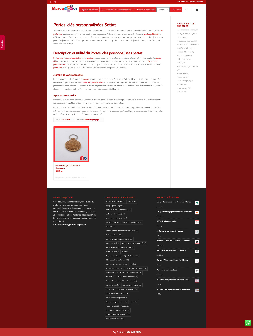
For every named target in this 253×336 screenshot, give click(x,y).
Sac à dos (132, 281)
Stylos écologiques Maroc (116, 302)
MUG (180, 63)
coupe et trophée (184, 52)
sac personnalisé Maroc (128, 277)
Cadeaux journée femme (187, 44)
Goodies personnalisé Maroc (134, 243)
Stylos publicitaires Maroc (117, 293)
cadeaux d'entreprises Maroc (118, 210)
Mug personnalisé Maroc (116, 256)
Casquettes (136, 222)
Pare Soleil (182, 73)
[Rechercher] (186, 10)
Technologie (183, 88)
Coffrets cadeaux (184, 48)
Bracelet (181, 37)
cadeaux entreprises (186, 41)
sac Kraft (111, 277)
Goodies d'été (183, 56)
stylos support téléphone (116, 298)
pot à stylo (141, 268)
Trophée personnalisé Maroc (118, 314)
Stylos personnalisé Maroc (127, 289)
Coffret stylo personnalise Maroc (119, 239)
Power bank (112, 273)
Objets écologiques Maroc (188, 67)
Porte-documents (114, 268)
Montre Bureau (112, 252)
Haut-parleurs (112, 247)
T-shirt (133, 302)
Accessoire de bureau (186, 30)
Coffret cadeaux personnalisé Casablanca (122, 231)
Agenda (132, 201)
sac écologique (184, 81)
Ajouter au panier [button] (64, 178)
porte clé (181, 77)
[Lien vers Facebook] (51, 2)
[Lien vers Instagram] (55, 2)
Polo (133, 264)
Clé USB (110, 227)
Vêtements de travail (115, 319)
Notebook (133, 256)
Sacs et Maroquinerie (115, 281)
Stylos (180, 84)
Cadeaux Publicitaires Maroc (117, 222)
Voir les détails (80, 178)
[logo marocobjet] (67, 10)
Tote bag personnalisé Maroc (117, 310)
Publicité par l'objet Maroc (130, 273)
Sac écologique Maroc (132, 285)
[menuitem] (89, 10)
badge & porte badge (186, 34)
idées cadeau (183, 59)
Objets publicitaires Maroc (117, 260)
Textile (180, 92)
